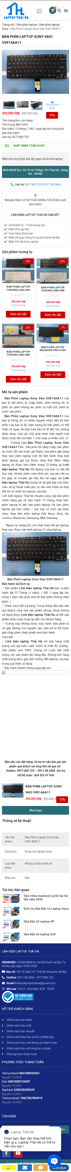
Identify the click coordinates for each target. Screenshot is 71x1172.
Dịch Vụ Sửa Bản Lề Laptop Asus (46, 908)
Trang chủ (8, 24)
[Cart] (52, 10)
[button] (35, 172)
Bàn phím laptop (27, 24)
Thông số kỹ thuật (52, 106)
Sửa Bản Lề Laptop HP (39, 921)
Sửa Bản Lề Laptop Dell (40, 934)
